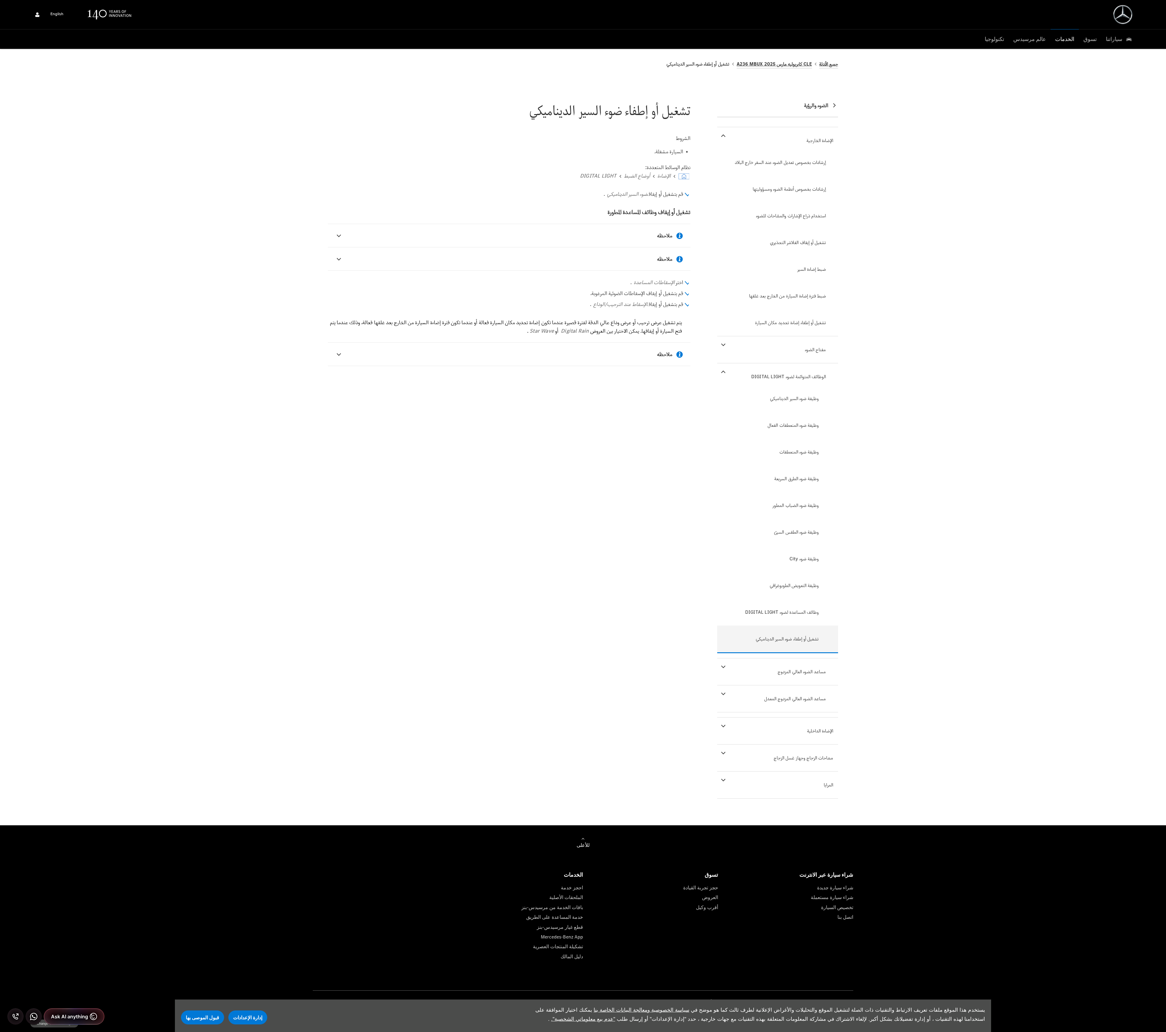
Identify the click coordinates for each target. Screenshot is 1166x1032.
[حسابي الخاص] (37, 14)
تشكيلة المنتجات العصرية (558, 946)
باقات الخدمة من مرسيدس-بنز (552, 907)
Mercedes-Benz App (562, 937)
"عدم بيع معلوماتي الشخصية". (583, 1019)
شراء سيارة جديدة (835, 887)
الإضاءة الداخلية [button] (820, 731)
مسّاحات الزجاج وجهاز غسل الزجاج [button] (803, 758)
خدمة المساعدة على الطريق (554, 917)
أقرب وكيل (707, 907)
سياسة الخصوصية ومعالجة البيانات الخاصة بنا (641, 1010)
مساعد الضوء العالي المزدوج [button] (802, 671)
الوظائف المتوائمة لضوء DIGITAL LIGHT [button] (788, 376)
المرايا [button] (828, 785)
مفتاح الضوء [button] (815, 349)
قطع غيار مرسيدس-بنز (560, 927)
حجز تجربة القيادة (700, 887)
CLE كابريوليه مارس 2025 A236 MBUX (774, 64)
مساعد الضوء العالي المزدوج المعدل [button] (795, 698)
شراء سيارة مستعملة (832, 897)
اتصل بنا (845, 917)
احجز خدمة (572, 887)
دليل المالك (572, 956)
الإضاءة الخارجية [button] (819, 140)
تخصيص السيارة (837, 907)
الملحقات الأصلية (566, 897)
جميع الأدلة (828, 64)
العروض (710, 897)
